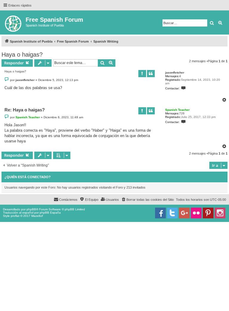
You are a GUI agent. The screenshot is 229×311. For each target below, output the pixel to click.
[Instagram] (220, 213)
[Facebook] (160, 213)
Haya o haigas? (22, 54)
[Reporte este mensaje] (142, 73)
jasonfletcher (174, 72)
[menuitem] (147, 199)
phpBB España (50, 212)
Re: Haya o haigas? (24, 109)
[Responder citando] (151, 73)
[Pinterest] (208, 213)
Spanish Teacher (177, 109)
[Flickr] (196, 213)
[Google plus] (184, 213)
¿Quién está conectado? (27, 177)
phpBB (31, 209)
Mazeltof (37, 215)
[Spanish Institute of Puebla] (13, 22)
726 (182, 113)
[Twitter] (172, 213)
